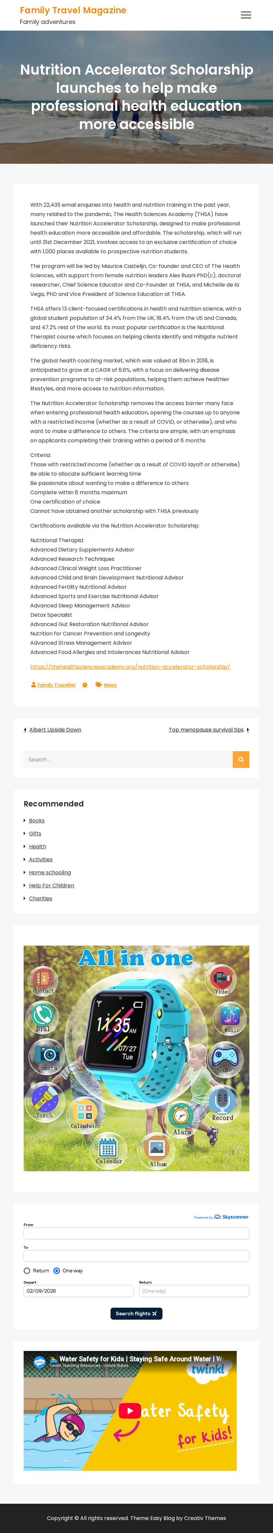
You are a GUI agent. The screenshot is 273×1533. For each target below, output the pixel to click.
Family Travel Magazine (73, 10)
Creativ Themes (205, 1518)
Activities (41, 859)
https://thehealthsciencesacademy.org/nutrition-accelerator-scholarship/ (130, 667)
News (110, 685)
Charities (40, 898)
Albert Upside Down (55, 730)
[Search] (241, 759)
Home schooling (50, 872)
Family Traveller (57, 685)
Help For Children (51, 885)
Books (37, 820)
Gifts (35, 833)
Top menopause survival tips (206, 730)
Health (37, 846)
